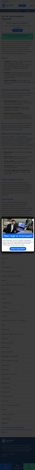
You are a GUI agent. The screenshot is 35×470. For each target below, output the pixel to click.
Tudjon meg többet (18, 249)
